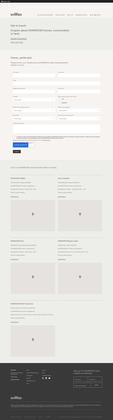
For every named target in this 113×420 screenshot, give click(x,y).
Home (27, 370)
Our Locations (60, 15)
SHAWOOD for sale (30, 380)
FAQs (43, 372)
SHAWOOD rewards (46, 375)
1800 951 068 (14, 377)
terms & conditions (16, 417)
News (91, 15)
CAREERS (48, 417)
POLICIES (40, 417)
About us (28, 378)
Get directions (14, 196)
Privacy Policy (46, 140)
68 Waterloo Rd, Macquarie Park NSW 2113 (17, 373)
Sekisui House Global (30, 417)
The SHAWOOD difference (32, 372)
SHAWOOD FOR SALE (81, 15)
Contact (98, 15)
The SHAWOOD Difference (45, 15)
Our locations (29, 375)
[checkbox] (79, 101)
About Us (70, 15)
